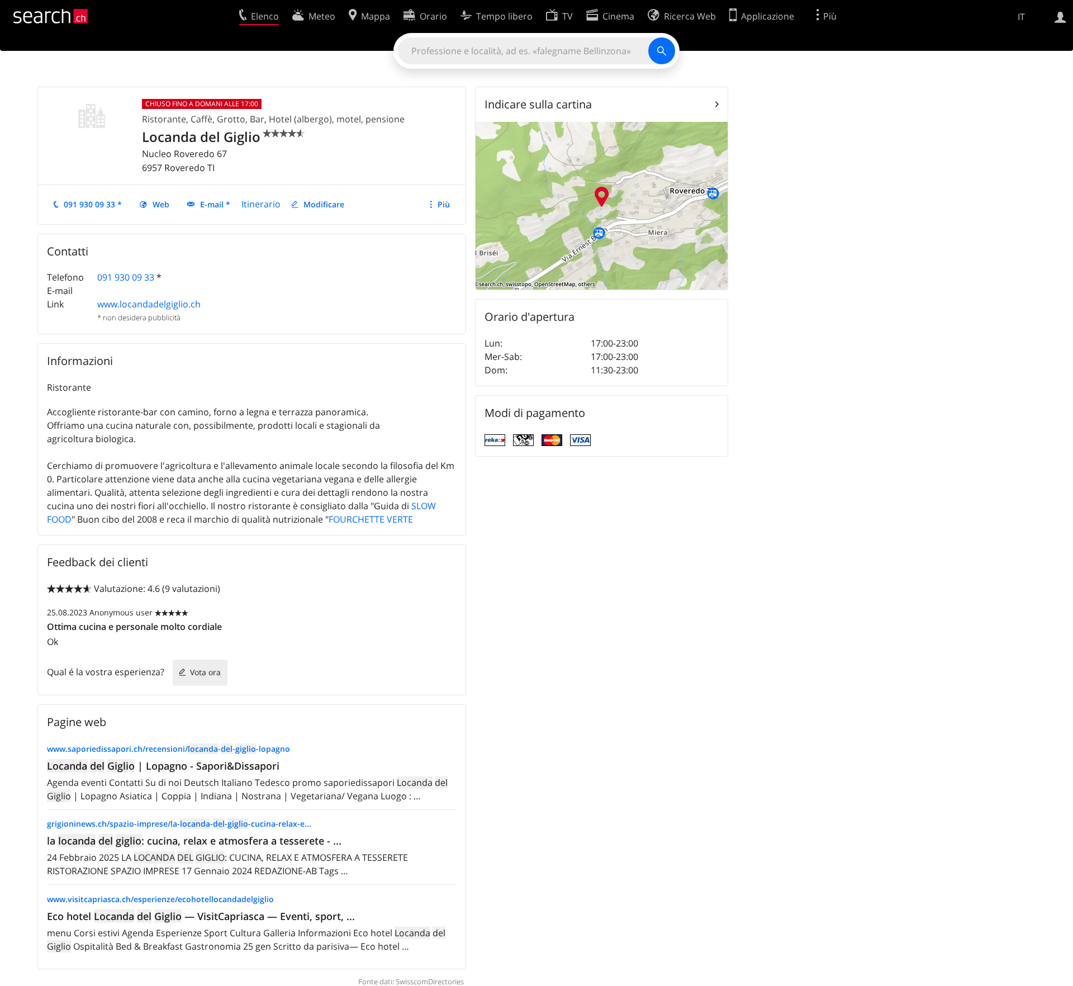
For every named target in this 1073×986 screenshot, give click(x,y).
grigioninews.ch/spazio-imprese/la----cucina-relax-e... (179, 823)
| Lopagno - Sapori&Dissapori (163, 765)
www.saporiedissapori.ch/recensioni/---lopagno (168, 748)
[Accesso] (1060, 16)
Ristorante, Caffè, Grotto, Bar (203, 119)
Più (444, 204)
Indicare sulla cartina (538, 104)
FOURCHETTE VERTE (371, 519)
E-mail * (215, 204)
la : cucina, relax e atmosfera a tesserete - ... (194, 840)
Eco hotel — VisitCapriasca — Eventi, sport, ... (201, 916)
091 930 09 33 (125, 277)
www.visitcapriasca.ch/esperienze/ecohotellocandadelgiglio (160, 899)
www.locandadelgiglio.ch (149, 304)
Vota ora (205, 672)
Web (161, 204)
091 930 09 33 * (93, 204)
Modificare (323, 204)
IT (1021, 17)
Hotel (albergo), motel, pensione (337, 119)
